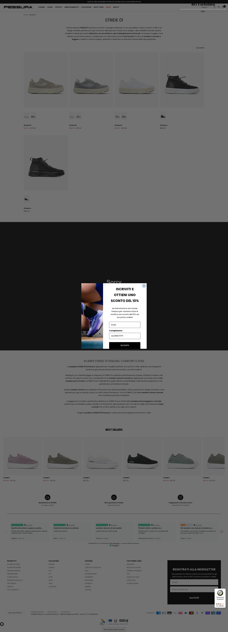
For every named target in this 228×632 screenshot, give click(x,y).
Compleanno (115, 330)
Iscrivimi (125, 345)
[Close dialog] (144, 286)
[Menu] (224, 590)
